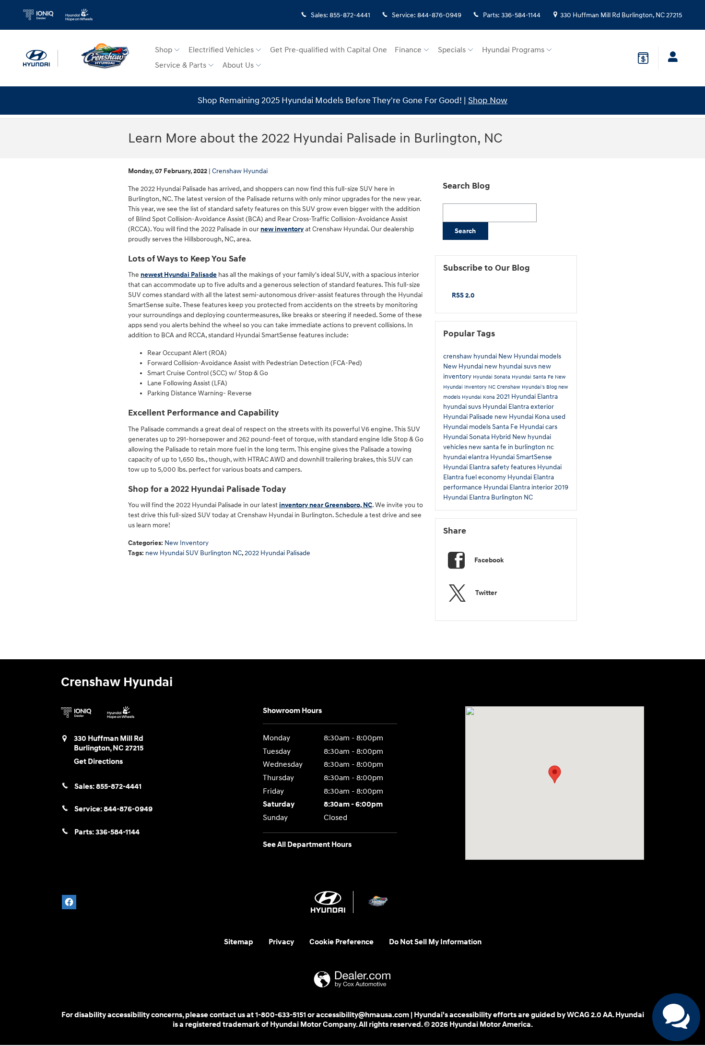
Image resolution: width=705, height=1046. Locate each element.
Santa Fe (505, 427)
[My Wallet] (643, 58)
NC (492, 387)
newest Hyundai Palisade (179, 275)
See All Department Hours (307, 844)
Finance (408, 50)
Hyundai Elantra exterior (518, 407)
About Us (238, 65)
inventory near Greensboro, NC (325, 505)
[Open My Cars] (670, 58)
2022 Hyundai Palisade (277, 553)
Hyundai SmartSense (521, 457)
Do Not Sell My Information (435, 942)
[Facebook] (69, 902)
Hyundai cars (538, 427)
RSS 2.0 (462, 295)
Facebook (489, 560)
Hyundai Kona (479, 397)
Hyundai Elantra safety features (490, 467)
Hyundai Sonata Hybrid (477, 437)
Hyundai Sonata (492, 377)
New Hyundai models (529, 356)
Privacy (281, 942)
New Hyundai (463, 366)
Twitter (486, 593)
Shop (163, 50)
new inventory (282, 229)
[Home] (40, 58)
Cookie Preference (341, 942)
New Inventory (186, 543)
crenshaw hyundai (470, 356)
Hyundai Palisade (468, 417)
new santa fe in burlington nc (511, 447)
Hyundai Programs (513, 50)
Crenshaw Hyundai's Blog (527, 387)
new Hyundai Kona (522, 417)
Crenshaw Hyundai (240, 171)
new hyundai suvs (511, 366)
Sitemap (238, 942)
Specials (452, 50)
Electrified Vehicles (221, 50)
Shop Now (487, 100)
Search (465, 231)
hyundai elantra (466, 457)
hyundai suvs (462, 407)
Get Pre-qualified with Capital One (328, 50)
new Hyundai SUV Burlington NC (193, 553)
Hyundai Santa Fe (533, 377)
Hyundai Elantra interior (518, 487)
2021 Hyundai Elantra (527, 396)
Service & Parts (180, 65)
